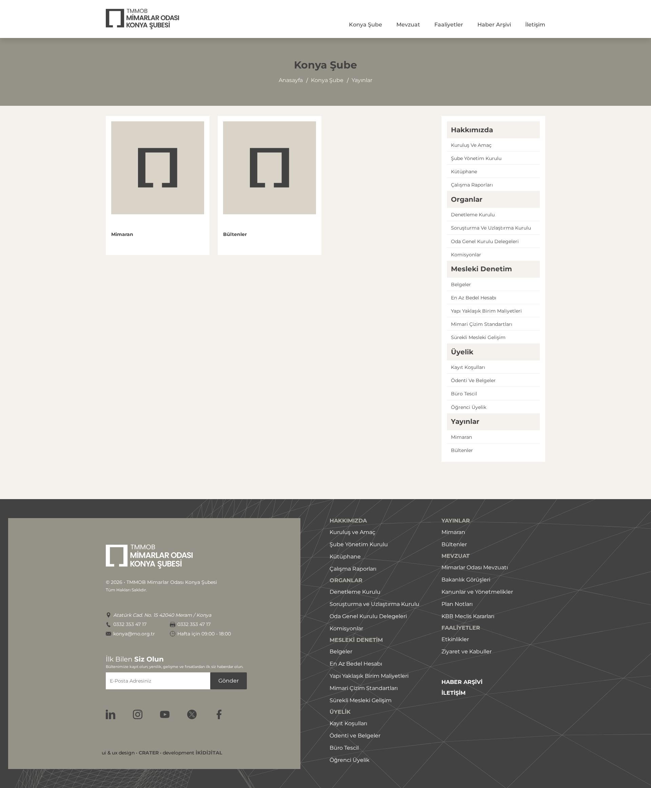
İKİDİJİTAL (209, 753)
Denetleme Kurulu (355, 592)
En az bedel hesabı (473, 298)
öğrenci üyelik (468, 407)
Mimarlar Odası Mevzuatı (474, 567)
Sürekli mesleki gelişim (478, 337)
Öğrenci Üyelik (350, 760)
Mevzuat (408, 24)
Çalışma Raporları (353, 569)
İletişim (535, 24)
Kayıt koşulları (468, 367)
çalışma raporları (472, 185)
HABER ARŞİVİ (461, 682)
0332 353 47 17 (129, 624)
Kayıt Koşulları (348, 723)
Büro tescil (464, 394)
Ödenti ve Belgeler (355, 735)
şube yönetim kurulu (476, 158)
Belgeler (461, 284)
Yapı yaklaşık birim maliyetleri (486, 311)
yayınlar (362, 80)
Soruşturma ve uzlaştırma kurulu (491, 228)
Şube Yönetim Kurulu (359, 544)
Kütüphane (464, 172)
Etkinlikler (455, 639)
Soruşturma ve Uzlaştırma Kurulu (374, 604)
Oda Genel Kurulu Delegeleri (368, 616)
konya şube (327, 80)
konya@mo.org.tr (134, 634)
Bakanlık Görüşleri (465, 579)
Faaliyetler (448, 24)
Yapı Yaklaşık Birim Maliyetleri (369, 676)
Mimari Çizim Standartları (364, 688)
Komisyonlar (466, 255)
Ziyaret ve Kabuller (466, 651)
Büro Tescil (344, 748)
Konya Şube (365, 24)
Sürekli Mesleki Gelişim (361, 700)
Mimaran (461, 437)
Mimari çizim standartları (481, 324)
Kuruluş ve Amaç (352, 532)
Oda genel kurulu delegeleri (485, 241)
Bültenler (462, 450)
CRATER (149, 753)
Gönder (228, 680)
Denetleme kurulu (473, 215)
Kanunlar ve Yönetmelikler (477, 592)
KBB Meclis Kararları (467, 616)
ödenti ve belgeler (473, 380)
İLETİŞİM (453, 693)
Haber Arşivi (494, 24)
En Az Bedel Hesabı (356, 664)
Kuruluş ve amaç (471, 145)
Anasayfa (291, 80)
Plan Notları (457, 604)
